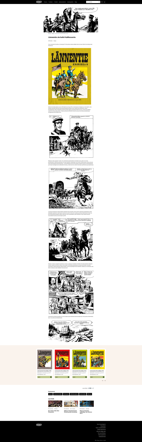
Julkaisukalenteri (62, 2)
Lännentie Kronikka (58, 394)
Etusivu (45, 2)
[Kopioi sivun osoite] (93, 388)
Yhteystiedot (103, 426)
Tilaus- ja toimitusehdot (101, 427)
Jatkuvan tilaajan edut (101, 431)
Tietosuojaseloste (102, 434)
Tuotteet (50, 2)
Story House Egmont (101, 424)
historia (50, 394)
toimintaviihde (83, 394)
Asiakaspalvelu (70, 2)
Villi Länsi (89, 394)
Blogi (76, 2)
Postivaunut (66, 394)
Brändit (56, 2)
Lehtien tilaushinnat (101, 429)
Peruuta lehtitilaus (102, 433)
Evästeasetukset (102, 436)
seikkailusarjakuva (74, 394)
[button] (102, 380)
